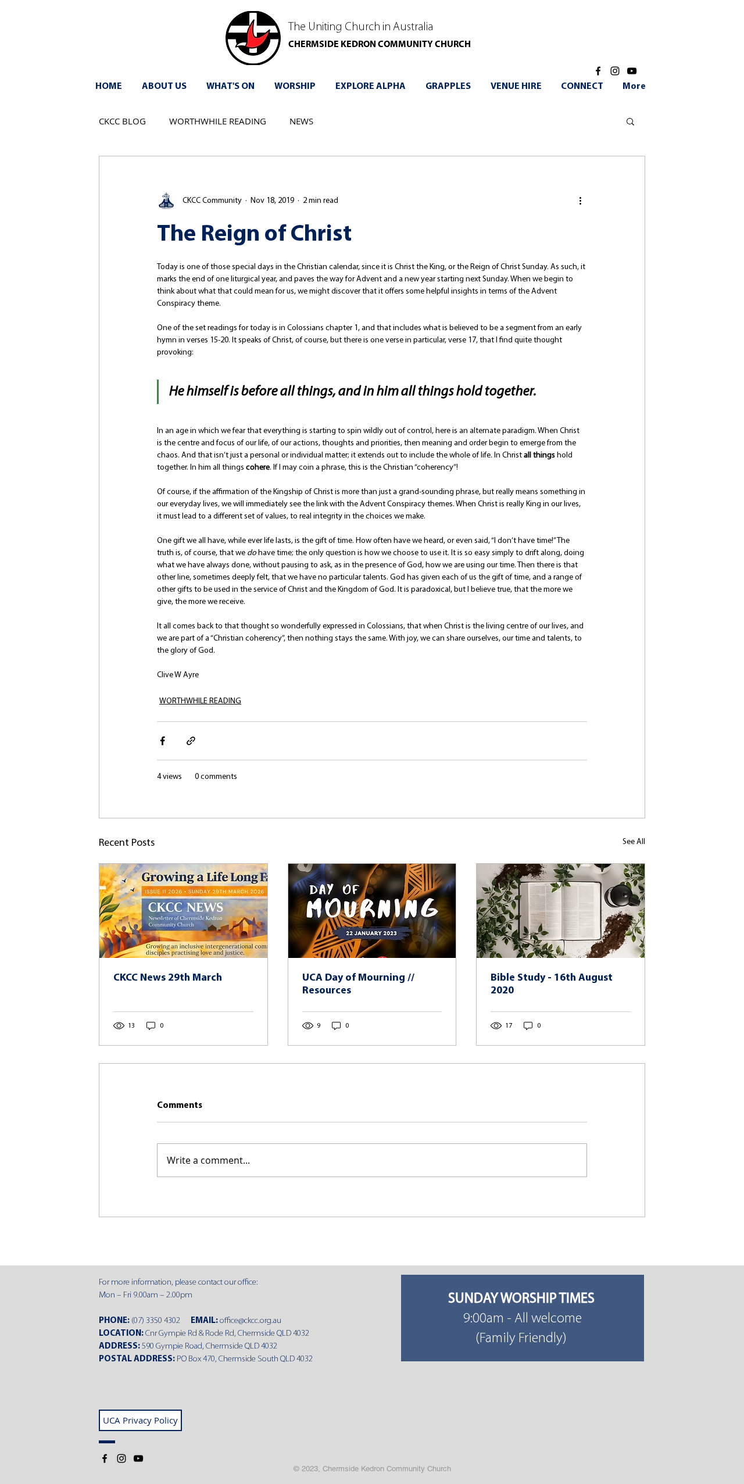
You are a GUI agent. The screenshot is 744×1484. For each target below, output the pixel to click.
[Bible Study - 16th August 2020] (561, 911)
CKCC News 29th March (167, 978)
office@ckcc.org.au (250, 1321)
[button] (232, 86)
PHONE (113, 1321)
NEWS (301, 121)
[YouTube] (632, 71)
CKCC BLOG (122, 121)
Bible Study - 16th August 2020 (552, 984)
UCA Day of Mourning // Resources (358, 984)
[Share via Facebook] (162, 740)
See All (634, 842)
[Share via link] (190, 740)
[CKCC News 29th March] (183, 911)
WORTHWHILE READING (217, 121)
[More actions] (580, 201)
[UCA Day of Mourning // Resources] (372, 911)
